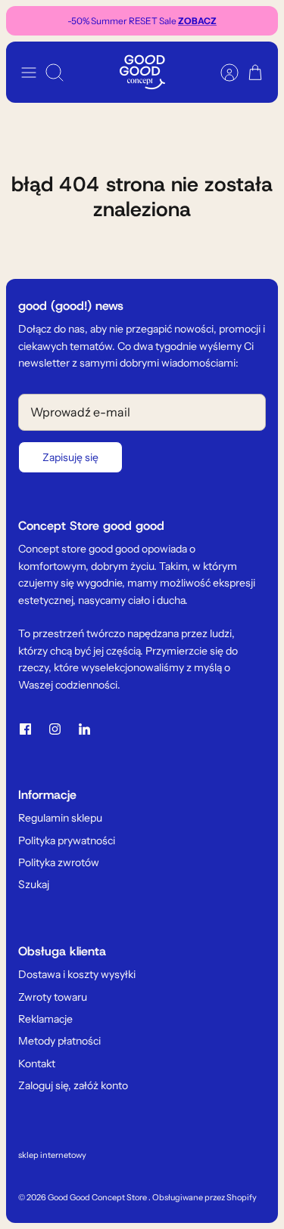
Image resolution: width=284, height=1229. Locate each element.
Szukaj (33, 884)
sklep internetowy (52, 1155)
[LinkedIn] (84, 729)
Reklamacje (45, 1019)
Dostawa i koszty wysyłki (77, 974)
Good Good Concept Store (98, 1197)
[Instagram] (55, 729)
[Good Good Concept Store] (142, 72)
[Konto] (222, 72)
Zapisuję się (70, 457)
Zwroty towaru (52, 997)
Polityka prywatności (66, 840)
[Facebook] (25, 729)
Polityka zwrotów (58, 862)
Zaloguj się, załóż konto (73, 1085)
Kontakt (36, 1063)
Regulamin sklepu (60, 818)
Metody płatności (59, 1041)
